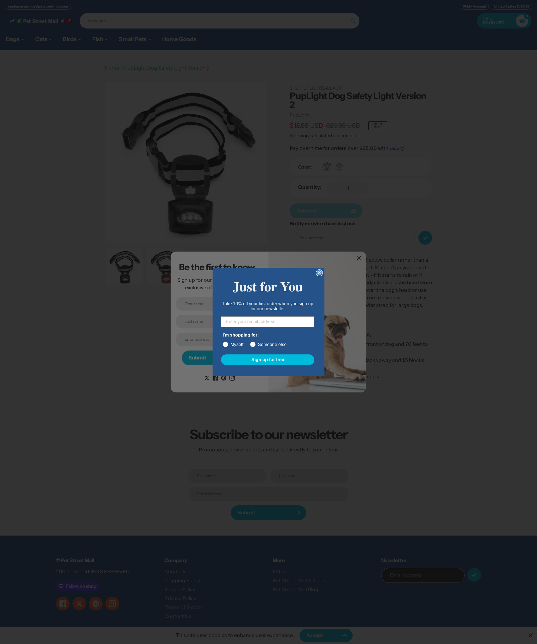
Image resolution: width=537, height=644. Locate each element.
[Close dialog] (319, 273)
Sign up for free (267, 359)
